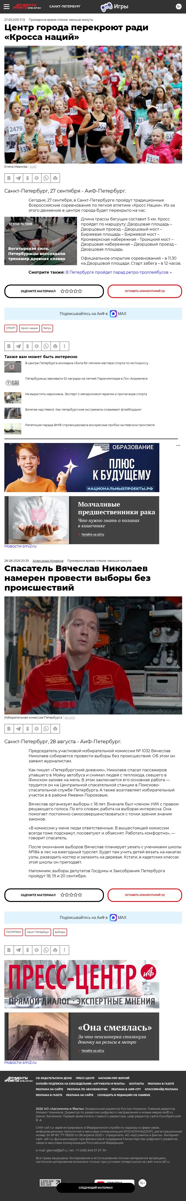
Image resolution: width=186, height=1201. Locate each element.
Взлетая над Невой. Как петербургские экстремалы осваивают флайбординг (83, 409)
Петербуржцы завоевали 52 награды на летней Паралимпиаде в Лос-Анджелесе (86, 378)
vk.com (69, 717)
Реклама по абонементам (87, 1089)
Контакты (136, 1083)
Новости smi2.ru (20, 546)
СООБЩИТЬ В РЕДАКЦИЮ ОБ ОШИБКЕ (123, 1095)
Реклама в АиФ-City (126, 1089)
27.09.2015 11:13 (14, 20)
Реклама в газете (161, 1083)
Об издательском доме (54, 1078)
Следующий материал (96, 1187)
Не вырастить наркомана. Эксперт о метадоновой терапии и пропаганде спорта (86, 394)
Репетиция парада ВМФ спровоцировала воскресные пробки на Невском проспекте (90, 425)
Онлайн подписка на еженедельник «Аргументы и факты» (80, 1083)
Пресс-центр (85, 1078)
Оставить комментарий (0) (145, 291)
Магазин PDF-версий (113, 1078)
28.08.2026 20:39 (16, 561)
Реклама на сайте (49, 1089)
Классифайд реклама (161, 1089)
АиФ (33, 166)
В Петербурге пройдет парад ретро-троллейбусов (117, 272)
